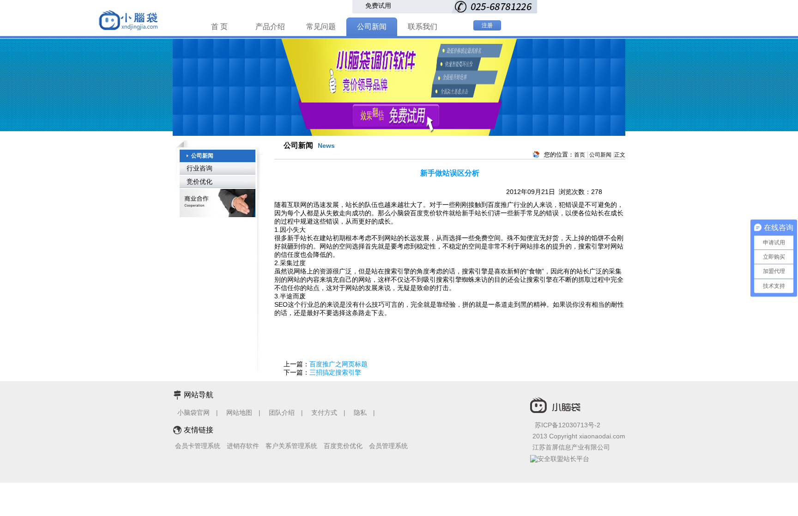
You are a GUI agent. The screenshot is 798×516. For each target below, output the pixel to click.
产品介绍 (270, 26)
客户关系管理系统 (291, 445)
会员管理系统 (388, 445)
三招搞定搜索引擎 (335, 372)
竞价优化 (199, 181)
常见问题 (321, 26)
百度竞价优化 (343, 445)
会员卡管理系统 (197, 445)
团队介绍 (282, 412)
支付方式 (324, 412)
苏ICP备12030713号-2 (567, 425)
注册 (487, 25)
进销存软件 (243, 445)
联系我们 (422, 26)
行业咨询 (199, 168)
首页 (579, 155)
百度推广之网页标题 (338, 364)
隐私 (361, 412)
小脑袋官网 (193, 412)
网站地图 (239, 412)
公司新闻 (372, 26)
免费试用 (378, 5)
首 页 (219, 26)
